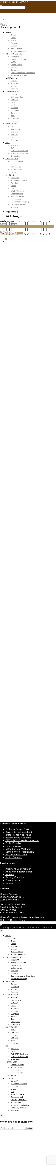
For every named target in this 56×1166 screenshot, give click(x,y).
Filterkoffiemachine (18, 59)
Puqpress (15, 110)
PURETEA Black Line (19, 151)
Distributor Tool (17, 97)
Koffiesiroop (28, 252)
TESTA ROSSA (17, 48)
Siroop (13, 172)
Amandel (4, 377)
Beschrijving (8, 401)
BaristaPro (15, 178)
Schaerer (14, 70)
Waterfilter (15, 207)
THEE (7, 143)
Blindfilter (15, 94)
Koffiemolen (16, 199)
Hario (13, 137)
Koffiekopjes (16, 167)
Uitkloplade (15, 121)
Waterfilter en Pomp (19, 75)
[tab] (8, 400)
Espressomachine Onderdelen (23, 73)
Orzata (42, 377)
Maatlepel (15, 105)
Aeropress (15, 129)
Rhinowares (15, 140)
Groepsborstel (17, 194)
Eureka (14, 81)
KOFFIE (8, 32)
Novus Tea (15, 145)
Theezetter (15, 156)
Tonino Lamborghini (19, 51)
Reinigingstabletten (19, 196)
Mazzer (14, 86)
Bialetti (13, 35)
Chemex (14, 132)
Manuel (14, 46)
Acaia (13, 127)
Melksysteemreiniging (20, 202)
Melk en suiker (17, 170)
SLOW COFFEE (11, 124)
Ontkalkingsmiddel (18, 205)
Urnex (13, 186)
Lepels (13, 102)
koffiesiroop (14, 377)
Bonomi (14, 43)
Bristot (13, 38)
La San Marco (16, 65)
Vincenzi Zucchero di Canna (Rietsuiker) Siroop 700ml (22, 679)
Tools (13, 116)
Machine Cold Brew (19, 180)
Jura (12, 188)
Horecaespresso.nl (10, 27)
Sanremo (14, 67)
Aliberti (43, 375)
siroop (48, 377)
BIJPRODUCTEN (11, 159)
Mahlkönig (15, 83)
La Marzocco (16, 62)
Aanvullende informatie (28, 401)
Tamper (14, 113)
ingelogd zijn (14, 569)
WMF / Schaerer (17, 191)
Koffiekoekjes (16, 164)
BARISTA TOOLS (11, 92)
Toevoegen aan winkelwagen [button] (21, 590)
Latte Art (14, 100)
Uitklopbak (15, 118)
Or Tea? (14, 148)
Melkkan (14, 108)
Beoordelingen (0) (11, 405)
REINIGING (9, 175)
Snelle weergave (15, 594)
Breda (13, 40)
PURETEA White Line (19, 153)
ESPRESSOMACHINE (13, 54)
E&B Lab (14, 135)
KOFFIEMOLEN (11, 78)
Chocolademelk (17, 161)
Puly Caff (14, 183)
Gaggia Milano (17, 57)
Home (3, 252)
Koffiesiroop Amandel (29, 377)
